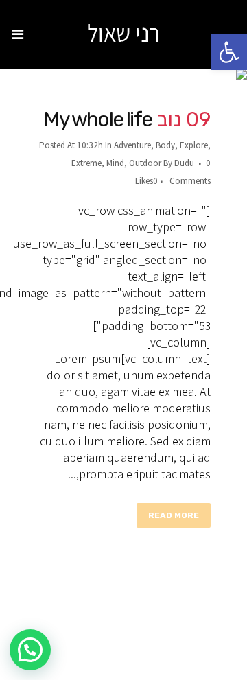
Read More (173, 515)
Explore (194, 145)
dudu (184, 163)
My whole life (97, 119)
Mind (115, 163)
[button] (229, 52)
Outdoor (145, 163)
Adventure (132, 145)
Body (165, 145)
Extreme (86, 163)
